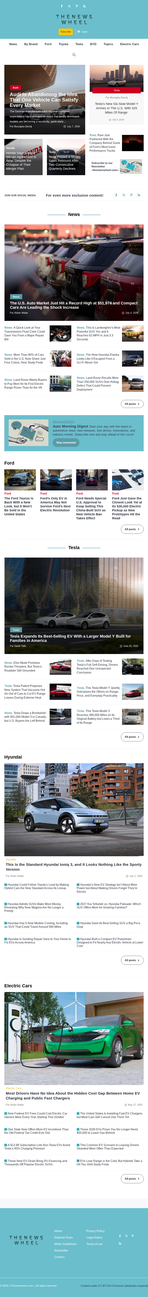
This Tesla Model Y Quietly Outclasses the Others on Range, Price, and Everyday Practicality (98, 691)
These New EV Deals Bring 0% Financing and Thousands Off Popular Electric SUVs (35, 1162)
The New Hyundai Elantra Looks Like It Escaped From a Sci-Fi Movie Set (98, 358)
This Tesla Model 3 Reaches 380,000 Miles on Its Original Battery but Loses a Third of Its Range (98, 716)
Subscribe (65, 31)
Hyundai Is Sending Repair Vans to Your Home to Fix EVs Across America (37, 940)
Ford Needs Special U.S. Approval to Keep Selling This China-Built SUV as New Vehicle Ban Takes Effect (91, 508)
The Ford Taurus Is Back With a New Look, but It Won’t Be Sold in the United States (18, 506)
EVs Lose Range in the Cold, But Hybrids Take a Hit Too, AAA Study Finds (109, 1162)
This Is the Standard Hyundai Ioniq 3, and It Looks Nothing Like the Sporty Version (74, 866)
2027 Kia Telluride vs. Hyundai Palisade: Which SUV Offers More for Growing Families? (109, 905)
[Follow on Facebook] (62, 6)
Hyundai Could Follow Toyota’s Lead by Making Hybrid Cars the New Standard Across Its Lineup (36, 886)
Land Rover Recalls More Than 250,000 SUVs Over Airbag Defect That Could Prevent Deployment (98, 383)
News (13, 44)
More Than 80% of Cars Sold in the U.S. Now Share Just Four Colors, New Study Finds (24, 358)
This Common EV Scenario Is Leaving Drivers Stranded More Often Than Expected (108, 1147)
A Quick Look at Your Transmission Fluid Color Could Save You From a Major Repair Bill (24, 333)
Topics (108, 44)
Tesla (79, 44)
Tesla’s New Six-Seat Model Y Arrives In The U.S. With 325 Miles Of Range (116, 108)
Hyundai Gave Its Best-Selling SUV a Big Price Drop (108, 925)
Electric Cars (129, 44)
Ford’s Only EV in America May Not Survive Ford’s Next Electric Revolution (55, 504)
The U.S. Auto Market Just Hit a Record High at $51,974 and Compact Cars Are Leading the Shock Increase (74, 305)
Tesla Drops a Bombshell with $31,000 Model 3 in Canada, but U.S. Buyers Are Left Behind (25, 716)
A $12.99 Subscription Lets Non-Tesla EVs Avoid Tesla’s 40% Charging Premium (37, 1147)
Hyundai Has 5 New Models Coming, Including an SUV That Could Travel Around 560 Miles (36, 925)
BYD (93, 44)
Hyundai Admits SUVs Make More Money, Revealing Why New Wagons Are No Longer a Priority (34, 907)
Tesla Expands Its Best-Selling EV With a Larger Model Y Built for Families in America (70, 638)
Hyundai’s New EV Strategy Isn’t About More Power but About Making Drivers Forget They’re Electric (107, 888)
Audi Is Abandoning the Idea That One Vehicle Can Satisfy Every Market (44, 100)
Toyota (63, 44)
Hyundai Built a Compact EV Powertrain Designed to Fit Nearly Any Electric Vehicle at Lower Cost (110, 942)
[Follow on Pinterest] (77, 6)
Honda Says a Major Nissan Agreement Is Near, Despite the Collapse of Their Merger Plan (21, 160)
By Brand (31, 44)
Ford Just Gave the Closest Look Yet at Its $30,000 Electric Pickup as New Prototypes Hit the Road (127, 508)
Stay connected (66, 442)
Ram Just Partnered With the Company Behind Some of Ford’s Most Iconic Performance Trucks (105, 143)
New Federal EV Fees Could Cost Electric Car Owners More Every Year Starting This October (35, 1115)
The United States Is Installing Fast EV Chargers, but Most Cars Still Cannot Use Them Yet (110, 1115)
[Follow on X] (69, 6)
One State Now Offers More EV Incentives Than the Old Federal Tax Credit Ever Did (36, 1131)
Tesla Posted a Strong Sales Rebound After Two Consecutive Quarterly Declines (64, 162)
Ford (48, 44)
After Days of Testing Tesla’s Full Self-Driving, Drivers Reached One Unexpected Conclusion (97, 666)
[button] (74, 55)
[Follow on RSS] (84, 6)
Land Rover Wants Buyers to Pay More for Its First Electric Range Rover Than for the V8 (25, 383)
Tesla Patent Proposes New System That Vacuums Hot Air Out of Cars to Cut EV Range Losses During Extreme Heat (24, 691)
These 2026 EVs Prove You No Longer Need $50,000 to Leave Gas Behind (107, 1131)
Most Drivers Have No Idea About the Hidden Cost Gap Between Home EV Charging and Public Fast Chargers (73, 1095)
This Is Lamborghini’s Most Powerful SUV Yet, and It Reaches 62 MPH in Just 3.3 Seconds (98, 333)
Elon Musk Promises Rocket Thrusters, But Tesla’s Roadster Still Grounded (23, 666)
